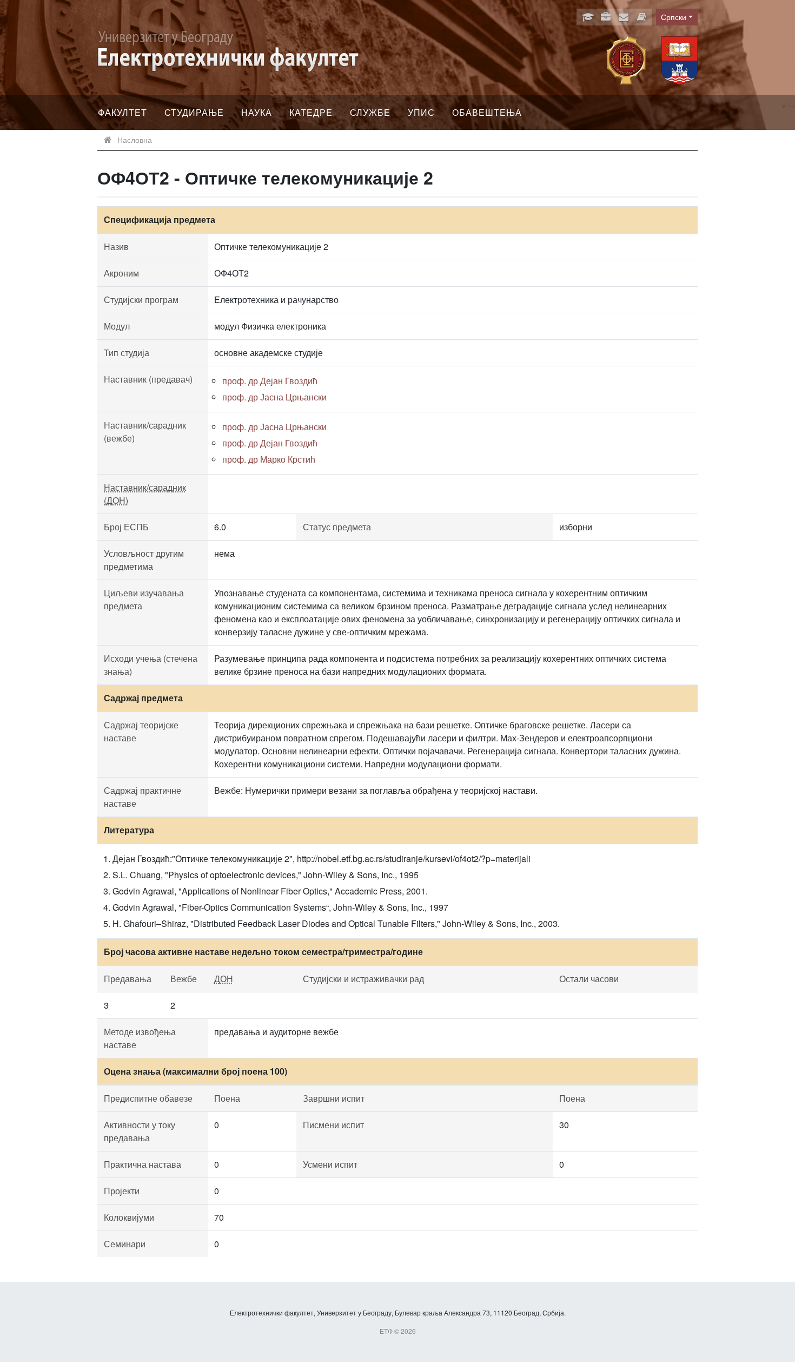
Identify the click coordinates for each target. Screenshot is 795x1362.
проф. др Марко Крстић (268, 459)
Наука (256, 112)
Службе (370, 112)
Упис (421, 112)
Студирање (194, 112)
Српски (673, 16)
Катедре (311, 112)
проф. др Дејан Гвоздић (269, 380)
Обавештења (487, 112)
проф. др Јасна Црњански (274, 397)
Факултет (122, 112)
